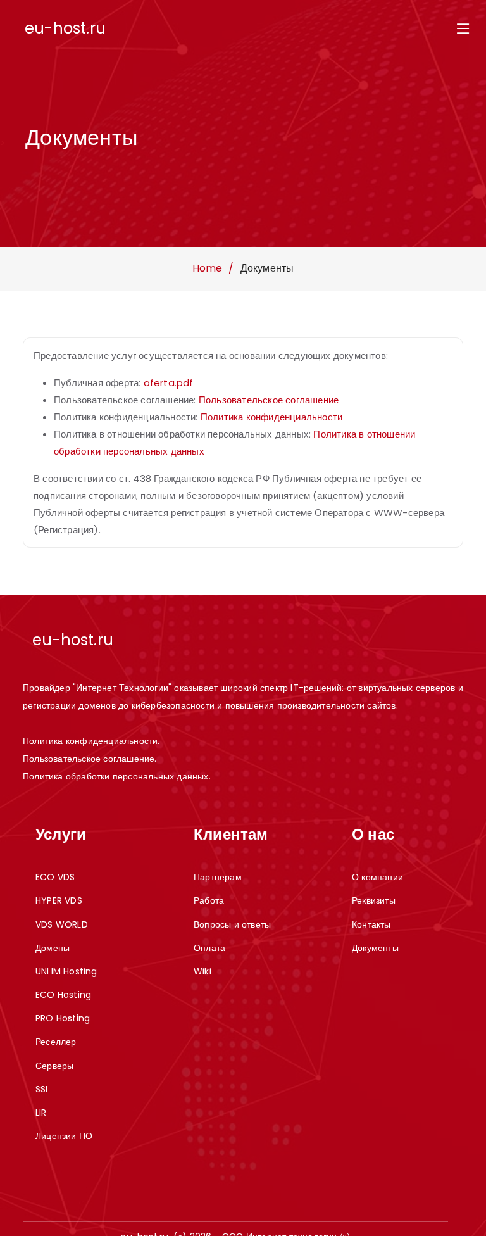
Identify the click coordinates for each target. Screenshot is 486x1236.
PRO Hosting (62, 1018)
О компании (377, 877)
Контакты (371, 924)
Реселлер (56, 1041)
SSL (42, 1089)
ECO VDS (55, 877)
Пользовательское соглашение (269, 400)
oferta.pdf (169, 382)
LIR (41, 1112)
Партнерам (218, 877)
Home (207, 268)
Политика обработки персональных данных (116, 776)
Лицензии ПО (63, 1136)
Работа (209, 900)
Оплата (209, 948)
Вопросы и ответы (232, 924)
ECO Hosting (63, 994)
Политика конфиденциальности (271, 417)
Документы (375, 948)
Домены (52, 948)
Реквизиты (374, 900)
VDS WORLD (61, 924)
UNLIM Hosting (66, 971)
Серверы (54, 1065)
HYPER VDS (58, 900)
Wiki (202, 971)
